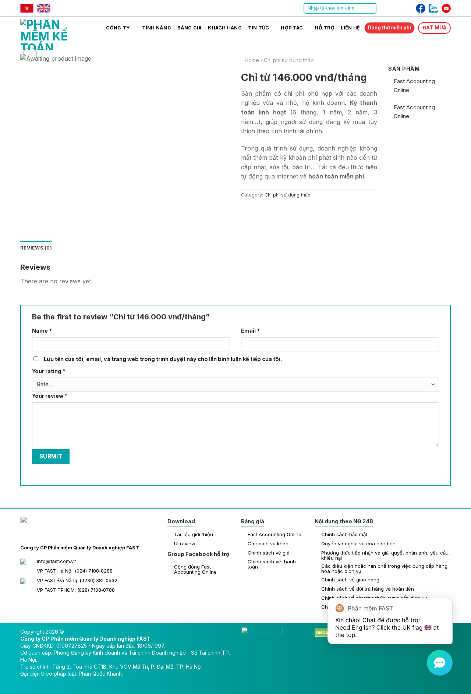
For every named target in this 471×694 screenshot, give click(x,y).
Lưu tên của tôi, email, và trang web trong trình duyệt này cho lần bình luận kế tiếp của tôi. (163, 359)
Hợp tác (292, 28)
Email (250, 330)
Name (42, 330)
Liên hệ (350, 28)
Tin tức (258, 28)
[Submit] (370, 8)
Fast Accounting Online (414, 85)
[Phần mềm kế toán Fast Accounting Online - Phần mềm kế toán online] (57, 33)
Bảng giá (189, 28)
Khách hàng (225, 28)
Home (252, 60)
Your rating (48, 371)
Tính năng (156, 28)
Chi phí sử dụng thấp (289, 60)
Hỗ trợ (324, 28)
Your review (49, 396)
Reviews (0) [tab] (36, 248)
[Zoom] (30, 54)
